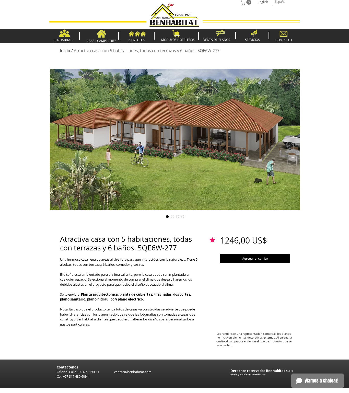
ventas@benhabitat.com (133, 371)
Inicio (65, 50)
